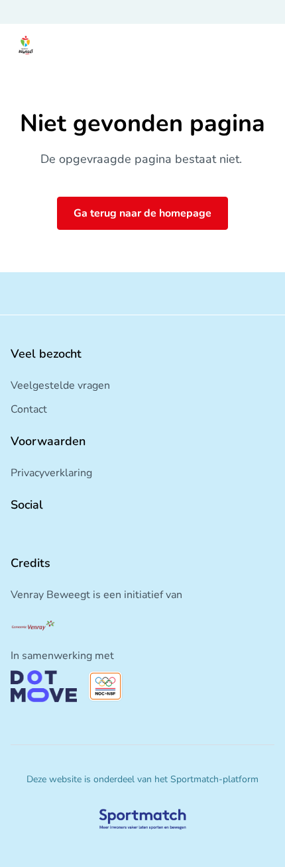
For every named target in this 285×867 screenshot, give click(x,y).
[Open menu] (262, 45)
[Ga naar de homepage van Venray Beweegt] (25, 45)
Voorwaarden (48, 441)
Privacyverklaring (51, 473)
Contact (29, 409)
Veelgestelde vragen (60, 385)
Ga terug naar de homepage (142, 213)
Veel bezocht (46, 354)
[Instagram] (37, 533)
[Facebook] (16, 533)
